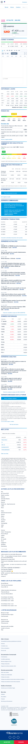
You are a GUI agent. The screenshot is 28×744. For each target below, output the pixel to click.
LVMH (2, 506)
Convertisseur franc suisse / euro (9, 605)
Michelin (3, 497)
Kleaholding (4, 546)
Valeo (2, 525)
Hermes (3, 530)
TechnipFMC (4, 523)
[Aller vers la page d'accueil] (4, 2)
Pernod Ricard (4, 533)
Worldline (3, 544)
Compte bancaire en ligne (7, 614)
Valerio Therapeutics (6, 532)
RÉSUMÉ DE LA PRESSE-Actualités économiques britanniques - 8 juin (13, 246)
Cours (3, 20)
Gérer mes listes (4, 453)
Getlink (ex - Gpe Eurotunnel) (8, 504)
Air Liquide (3, 539)
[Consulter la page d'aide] (20, 2)
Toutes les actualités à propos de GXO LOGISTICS (14, 312)
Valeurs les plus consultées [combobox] (8, 433)
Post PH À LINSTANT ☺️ (7, 571)
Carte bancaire (4, 616)
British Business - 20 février (8, 258)
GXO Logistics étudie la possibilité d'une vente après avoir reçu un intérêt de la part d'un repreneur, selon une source (13, 281)
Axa (2, 491)
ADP (2, 527)
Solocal (3, 521)
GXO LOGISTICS (8, 26)
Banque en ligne (5, 612)
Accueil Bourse (4, 583)
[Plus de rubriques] (25, 20)
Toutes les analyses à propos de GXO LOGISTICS (14, 392)
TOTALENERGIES (5, 449)
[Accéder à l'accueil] (2, 7)
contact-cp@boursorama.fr (10, 213)
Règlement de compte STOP (8, 559)
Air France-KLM (5, 493)
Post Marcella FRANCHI (6, 569)
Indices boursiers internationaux (8, 590)
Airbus (2, 537)
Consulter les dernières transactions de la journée (11, 237)
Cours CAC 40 (4, 587)
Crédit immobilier (5, 621)
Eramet (3, 514)
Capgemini (3, 542)
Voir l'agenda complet (5, 197)
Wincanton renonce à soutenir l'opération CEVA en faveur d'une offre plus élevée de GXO (13, 308)
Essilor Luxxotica (5, 495)
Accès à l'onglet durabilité (6, 139)
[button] (1, 2)
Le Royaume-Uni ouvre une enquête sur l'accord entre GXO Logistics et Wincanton (13, 288)
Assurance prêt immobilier (7, 626)
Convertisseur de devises (7, 597)
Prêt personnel (4, 623)
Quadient (3, 519)
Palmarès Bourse (5, 592)
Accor (2, 541)
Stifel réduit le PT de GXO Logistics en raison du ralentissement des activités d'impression (13, 363)
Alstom (2, 516)
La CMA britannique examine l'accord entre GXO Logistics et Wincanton (13, 301)
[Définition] (9, 123)
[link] (11, 641)
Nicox (2, 507)
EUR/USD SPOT (5, 447)
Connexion (24, 2)
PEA (2, 630)
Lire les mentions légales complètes (7, 421)
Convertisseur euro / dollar (7, 600)
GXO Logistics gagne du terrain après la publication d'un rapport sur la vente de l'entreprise (11, 380)
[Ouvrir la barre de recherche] (18, 2)
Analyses (17, 20)
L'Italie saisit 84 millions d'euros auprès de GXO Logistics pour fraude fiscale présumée (13, 294)
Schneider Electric (5, 498)
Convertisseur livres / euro (7, 604)
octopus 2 (3, 576)
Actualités (9, 20)
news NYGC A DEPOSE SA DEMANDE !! (10, 567)
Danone (3, 502)
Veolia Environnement (6, 512)
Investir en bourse (5, 628)
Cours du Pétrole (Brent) (7, 593)
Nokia (2, 511)
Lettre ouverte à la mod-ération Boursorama (11, 554)
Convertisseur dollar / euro (7, 598)
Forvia (2, 518)
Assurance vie (4, 619)
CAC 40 (3, 444)
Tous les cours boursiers (7, 585)
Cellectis (3, 500)
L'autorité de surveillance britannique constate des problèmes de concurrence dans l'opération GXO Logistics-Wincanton (13, 274)
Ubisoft (2, 535)
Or (2, 442)
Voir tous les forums (14, 424)
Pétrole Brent (4, 440)
